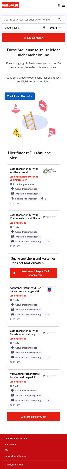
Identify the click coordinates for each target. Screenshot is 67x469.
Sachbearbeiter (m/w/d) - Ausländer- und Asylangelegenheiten (24, 170)
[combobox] (29, 19)
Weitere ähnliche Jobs (34, 416)
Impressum (10, 444)
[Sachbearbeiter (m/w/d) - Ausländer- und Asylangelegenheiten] (33, 186)
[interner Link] (10, 5)
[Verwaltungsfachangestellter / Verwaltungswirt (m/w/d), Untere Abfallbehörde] (33, 390)
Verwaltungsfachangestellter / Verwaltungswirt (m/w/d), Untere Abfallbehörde (25, 375)
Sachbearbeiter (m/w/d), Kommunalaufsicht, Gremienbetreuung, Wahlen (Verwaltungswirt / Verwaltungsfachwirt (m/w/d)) (26, 216)
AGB (7, 450)
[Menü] (63, 5)
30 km (53, 27)
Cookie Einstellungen (15, 456)
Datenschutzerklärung (16, 438)
